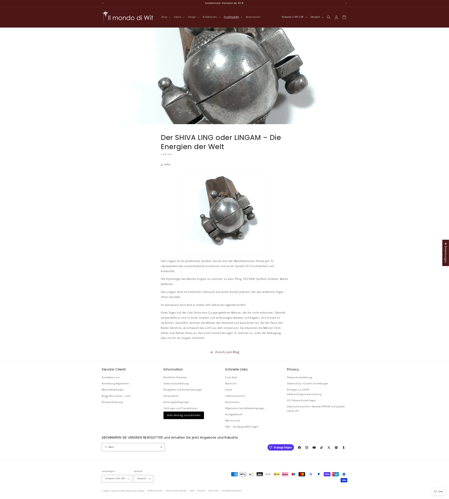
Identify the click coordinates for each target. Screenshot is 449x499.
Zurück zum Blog (227, 352)
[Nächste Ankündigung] (346, 3)
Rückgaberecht (233, 414)
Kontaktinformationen (232, 491)
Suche (228, 389)
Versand (201, 491)
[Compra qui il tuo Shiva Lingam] (224, 213)
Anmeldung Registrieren (115, 383)
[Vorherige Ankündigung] (103, 3)
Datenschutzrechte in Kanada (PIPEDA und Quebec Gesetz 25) (316, 408)
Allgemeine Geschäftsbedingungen (245, 408)
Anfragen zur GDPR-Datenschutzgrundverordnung (304, 392)
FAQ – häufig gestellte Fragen (241, 427)
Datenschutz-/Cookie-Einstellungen (307, 383)
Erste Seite (231, 377)
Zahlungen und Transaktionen (180, 408)
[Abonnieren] (161, 447)
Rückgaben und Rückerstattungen (182, 389)
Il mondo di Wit (117, 491)
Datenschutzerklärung (176, 383)
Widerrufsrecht (155, 491)
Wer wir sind (232, 420)
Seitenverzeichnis (235, 396)
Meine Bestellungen (113, 389)
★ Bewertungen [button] (445, 252)
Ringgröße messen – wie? (116, 396)
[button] (165, 17)
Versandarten (171, 396)
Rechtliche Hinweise (175, 377)
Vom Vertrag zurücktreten (183, 415)
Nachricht (230, 383)
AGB (192, 491)
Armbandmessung (112, 402)
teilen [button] (167, 164)
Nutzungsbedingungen (176, 402)
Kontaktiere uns (111, 377)
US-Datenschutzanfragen (301, 400)
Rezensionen (232, 402)
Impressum (213, 491)
